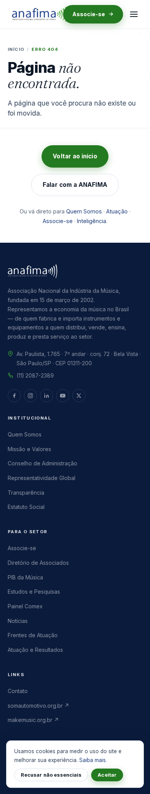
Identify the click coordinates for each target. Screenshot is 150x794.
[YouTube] (62, 395)
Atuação (117, 211)
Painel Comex (25, 606)
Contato (18, 691)
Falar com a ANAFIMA (75, 184)
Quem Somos (84, 211)
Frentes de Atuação (33, 635)
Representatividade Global (41, 478)
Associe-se (88, 14)
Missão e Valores (29, 449)
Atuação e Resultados (35, 649)
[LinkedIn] (46, 395)
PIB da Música (25, 577)
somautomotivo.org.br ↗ (38, 705)
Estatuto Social (26, 507)
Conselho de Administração (42, 463)
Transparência (26, 492)
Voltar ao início (75, 156)
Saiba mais (92, 760)
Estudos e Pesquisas (34, 591)
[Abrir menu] (133, 14)
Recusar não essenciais (51, 775)
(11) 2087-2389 (35, 376)
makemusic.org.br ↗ (33, 720)
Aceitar (107, 775)
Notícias (18, 621)
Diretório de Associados (38, 562)
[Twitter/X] (78, 395)
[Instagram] (30, 395)
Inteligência (91, 221)
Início (16, 49)
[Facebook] (14, 395)
